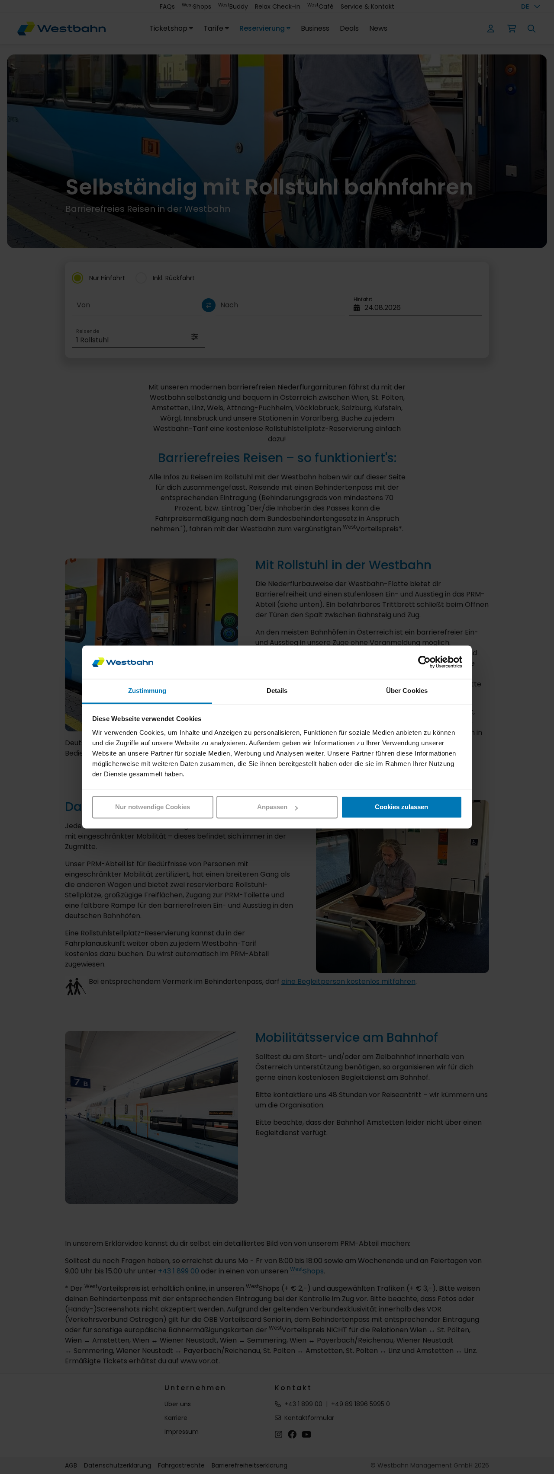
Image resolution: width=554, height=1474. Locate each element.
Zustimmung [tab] (147, 690)
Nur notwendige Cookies (152, 807)
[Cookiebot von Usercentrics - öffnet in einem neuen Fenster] (424, 662)
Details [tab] (277, 690)
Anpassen (272, 807)
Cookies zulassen (401, 807)
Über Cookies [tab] (407, 690)
